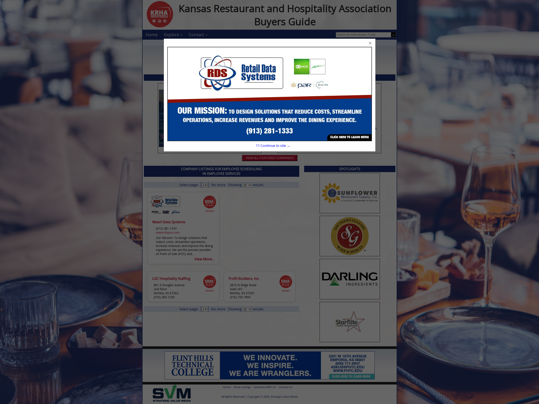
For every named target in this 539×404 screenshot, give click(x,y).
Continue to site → (273, 145)
